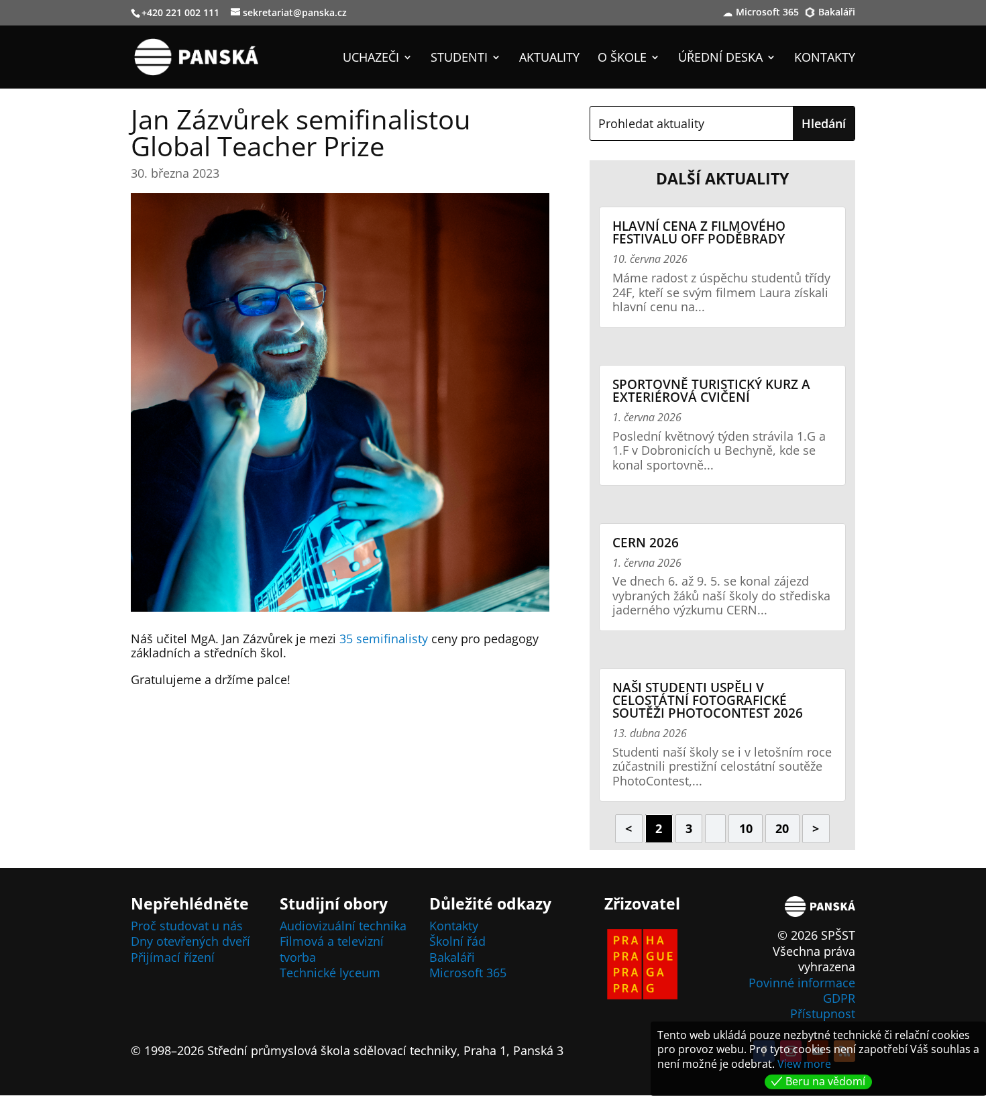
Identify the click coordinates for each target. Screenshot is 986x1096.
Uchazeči (371, 58)
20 (782, 828)
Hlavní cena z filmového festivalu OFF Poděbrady (698, 232)
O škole (622, 58)
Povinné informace (802, 983)
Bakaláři (836, 12)
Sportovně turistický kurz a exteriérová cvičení (711, 391)
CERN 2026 (645, 542)
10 (746, 828)
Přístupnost (822, 1013)
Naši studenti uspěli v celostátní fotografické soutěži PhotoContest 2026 (707, 700)
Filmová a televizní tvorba (332, 949)
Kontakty (824, 58)
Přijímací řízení (173, 957)
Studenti (459, 58)
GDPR (839, 998)
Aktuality (549, 58)
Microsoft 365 (767, 12)
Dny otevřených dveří (190, 941)
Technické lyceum (330, 973)
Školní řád (457, 941)
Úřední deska (720, 58)
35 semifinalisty (383, 639)
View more (804, 1063)
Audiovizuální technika (343, 926)
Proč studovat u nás (187, 926)
